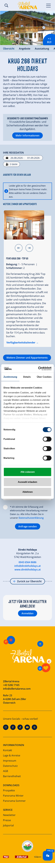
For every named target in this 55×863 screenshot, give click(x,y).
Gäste (13, 164)
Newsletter (9, 815)
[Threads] (34, 727)
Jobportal (8, 825)
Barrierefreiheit (12, 776)
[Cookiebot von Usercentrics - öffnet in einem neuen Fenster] (38, 368)
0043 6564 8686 (27, 562)
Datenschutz (10, 766)
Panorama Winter (13, 795)
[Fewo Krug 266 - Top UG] (24, 225)
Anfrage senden (27, 526)
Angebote (24, 48)
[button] (18, 248)
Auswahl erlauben (27, 482)
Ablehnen (27, 492)
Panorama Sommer (14, 801)
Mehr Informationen (27, 135)
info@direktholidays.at (27, 566)
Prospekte (9, 790)
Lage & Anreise (11, 755)
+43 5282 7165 (11, 685)
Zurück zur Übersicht (29, 581)
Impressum (9, 760)
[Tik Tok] (20, 727)
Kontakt (7, 750)
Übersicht (8, 48)
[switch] (47, 439)
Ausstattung (42, 48)
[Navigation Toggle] (48, 5)
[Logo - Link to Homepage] (27, 5)
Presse (7, 820)
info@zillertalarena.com (17, 688)
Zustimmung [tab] (10, 377)
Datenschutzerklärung (31, 517)
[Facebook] (13, 727)
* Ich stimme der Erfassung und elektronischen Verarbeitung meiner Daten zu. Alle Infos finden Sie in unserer (29, 512)
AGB (5, 771)
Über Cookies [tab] (44, 377)
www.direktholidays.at (28, 569)
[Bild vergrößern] (27, 28)
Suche (6, 5)
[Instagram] (5, 727)
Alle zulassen (27, 472)
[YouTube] (27, 727)
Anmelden (27, 613)
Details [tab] (27, 377)
